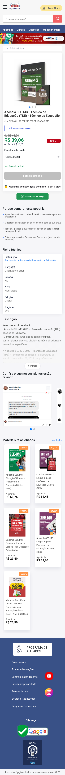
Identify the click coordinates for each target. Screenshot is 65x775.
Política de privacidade (24, 684)
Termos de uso (20, 691)
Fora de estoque (32, 175)
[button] (30, 107)
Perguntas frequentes (24, 706)
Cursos (21, 29)
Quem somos (19, 662)
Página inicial (17, 48)
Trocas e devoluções (23, 669)
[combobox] (24, 19)
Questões (34, 29)
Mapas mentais (51, 29)
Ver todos (57, 440)
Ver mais (32, 366)
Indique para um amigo (34, 196)
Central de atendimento (25, 676)
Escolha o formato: (15, 150)
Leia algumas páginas (22, 128)
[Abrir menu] (5, 9)
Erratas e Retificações (24, 698)
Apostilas (8, 29)
